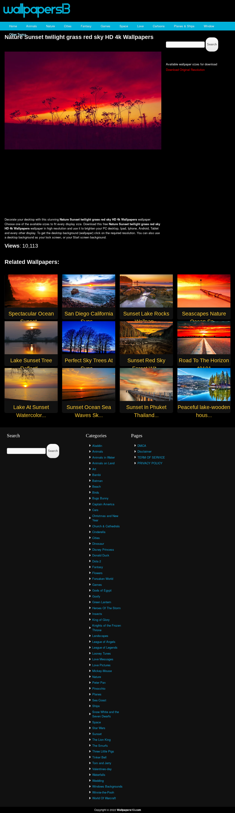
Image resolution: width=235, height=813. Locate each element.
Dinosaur (98, 543)
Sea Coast (99, 700)
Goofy (96, 596)
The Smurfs (100, 745)
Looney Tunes (101, 653)
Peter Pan (99, 682)
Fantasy (86, 26)
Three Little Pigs (103, 751)
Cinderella (98, 532)
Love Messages (102, 659)
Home (13, 26)
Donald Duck (100, 555)
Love (140, 26)
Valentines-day (102, 769)
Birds (95, 492)
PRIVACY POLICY (149, 463)
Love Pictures (101, 665)
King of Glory (101, 619)
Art (94, 469)
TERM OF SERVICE (151, 457)
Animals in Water (103, 457)
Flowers (97, 573)
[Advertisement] (117, 184)
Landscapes (100, 635)
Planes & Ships (184, 26)
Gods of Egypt (102, 590)
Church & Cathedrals (106, 526)
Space (124, 26)
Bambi (96, 475)
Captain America (103, 504)
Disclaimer (144, 451)
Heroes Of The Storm (106, 608)
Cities (68, 26)
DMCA (141, 445)
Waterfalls (98, 774)
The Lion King (101, 739)
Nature (50, 26)
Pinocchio (98, 688)
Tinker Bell (99, 757)
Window (209, 26)
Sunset (97, 734)
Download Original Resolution (185, 69)
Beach (96, 486)
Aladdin (97, 445)
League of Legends (105, 647)
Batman (97, 480)
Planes (96, 694)
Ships (96, 706)
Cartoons (159, 26)
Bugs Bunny (100, 498)
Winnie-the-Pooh (103, 792)
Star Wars (98, 728)
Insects (97, 613)
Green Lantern (101, 602)
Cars (95, 510)
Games (105, 26)
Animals (31, 26)
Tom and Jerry (101, 763)
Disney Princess (103, 549)
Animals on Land (103, 463)
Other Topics (17, 34)
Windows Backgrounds (107, 786)
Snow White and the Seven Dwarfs (105, 714)
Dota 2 (96, 561)
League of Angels (103, 641)
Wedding (98, 780)
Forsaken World (102, 578)
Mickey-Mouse (102, 671)
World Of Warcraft (104, 798)
